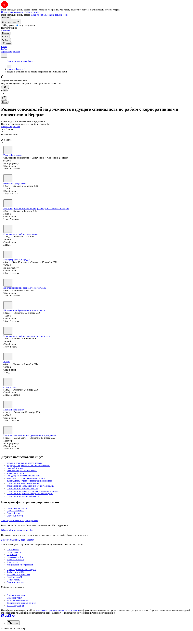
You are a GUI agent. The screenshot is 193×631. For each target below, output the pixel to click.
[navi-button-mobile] (4, 55)
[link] (6, 40)
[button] (4, 46)
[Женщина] (7, 150)
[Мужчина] (7, 178)
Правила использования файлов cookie (49, 15)
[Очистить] (5, 87)
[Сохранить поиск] (4, 98)
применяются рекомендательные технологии (57, 610)
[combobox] (14, 80)
